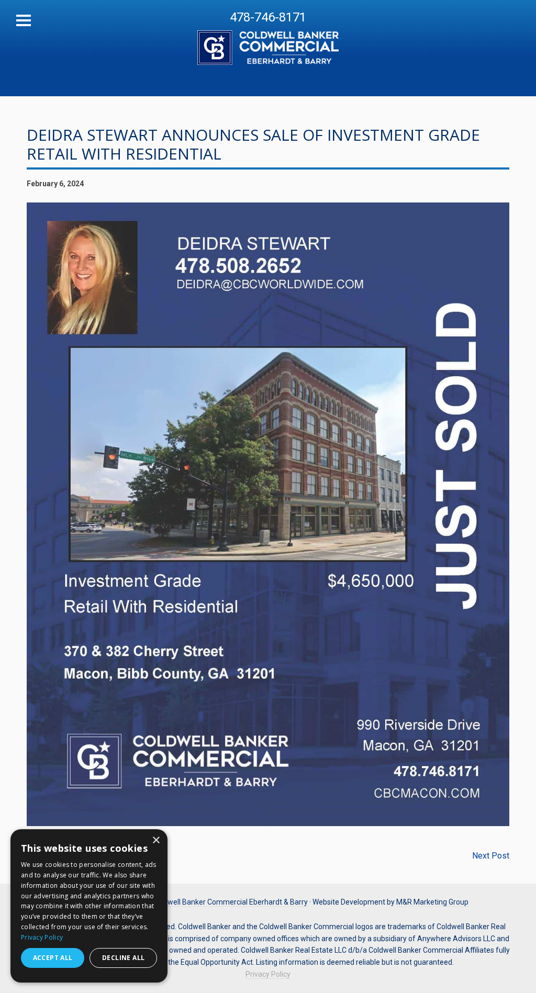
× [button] (156, 840)
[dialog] (89, 906)
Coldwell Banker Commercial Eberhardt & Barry (268, 42)
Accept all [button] (53, 957)
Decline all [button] (123, 957)
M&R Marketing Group (432, 902)
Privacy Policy (268, 974)
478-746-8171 (268, 17)
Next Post (490, 856)
